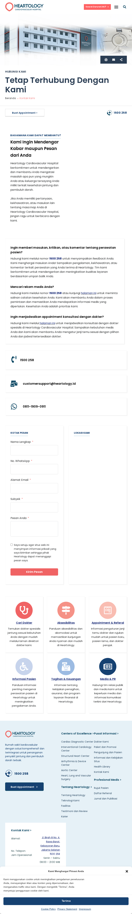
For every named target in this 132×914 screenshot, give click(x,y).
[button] (127, 871)
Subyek (15, 499)
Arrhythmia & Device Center (73, 762)
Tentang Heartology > (76, 787)
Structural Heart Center (75, 756)
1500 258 (120, 113)
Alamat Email (19, 480)
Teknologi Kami (70, 800)
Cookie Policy (48, 909)
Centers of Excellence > (77, 733)
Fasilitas (65, 805)
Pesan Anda (18, 518)
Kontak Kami (101, 772)
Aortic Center (69, 770)
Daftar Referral (103, 793)
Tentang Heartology (73, 795)
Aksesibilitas (66, 623)
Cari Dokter (24, 623)
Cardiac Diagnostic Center (77, 741)
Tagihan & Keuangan (66, 679)
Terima (66, 901)
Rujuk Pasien (101, 787)
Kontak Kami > (21, 830)
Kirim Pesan (34, 572)
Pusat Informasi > (106, 733)
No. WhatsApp (20, 461)
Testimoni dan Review (74, 811)
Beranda (10, 98)
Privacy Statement (67, 909)
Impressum (85, 909)
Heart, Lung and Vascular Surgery (76, 777)
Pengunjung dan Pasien (108, 752)
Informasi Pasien (24, 679)
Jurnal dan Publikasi (105, 798)
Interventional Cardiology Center (76, 748)
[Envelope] (113, 59)
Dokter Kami (101, 741)
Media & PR (108, 679)
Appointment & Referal (108, 623)
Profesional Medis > (107, 780)
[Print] (106, 59)
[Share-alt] (121, 59)
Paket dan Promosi (105, 747)
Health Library (102, 766)
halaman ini (88, 293)
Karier (64, 816)
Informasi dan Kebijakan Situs (108, 759)
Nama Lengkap (20, 442)
